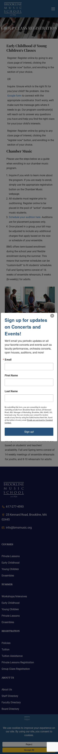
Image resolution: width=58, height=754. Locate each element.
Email (8, 359)
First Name (11, 375)
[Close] (52, 316)
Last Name (11, 391)
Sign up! (29, 431)
